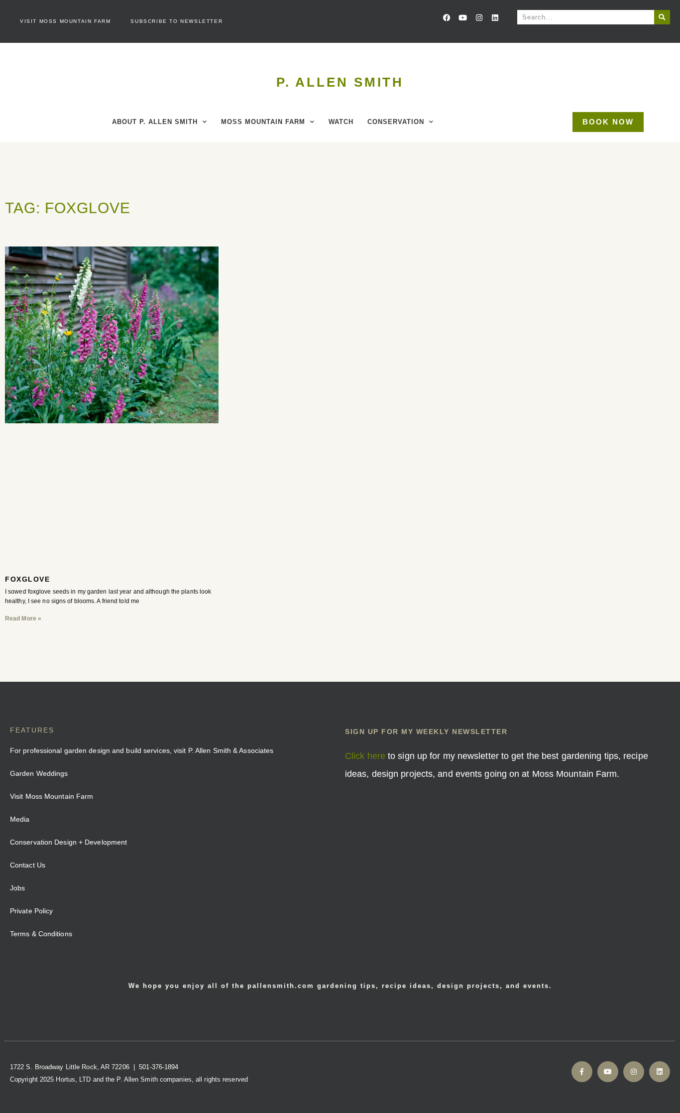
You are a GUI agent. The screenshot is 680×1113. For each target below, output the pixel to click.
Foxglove (27, 579)
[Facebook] (447, 17)
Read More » (23, 618)
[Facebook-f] (581, 1071)
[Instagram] (478, 17)
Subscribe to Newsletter (176, 21)
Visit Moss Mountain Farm (65, 21)
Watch (341, 121)
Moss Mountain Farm (263, 121)
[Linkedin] (494, 17)
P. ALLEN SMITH (340, 82)
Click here (365, 756)
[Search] (662, 17)
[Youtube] (462, 17)
